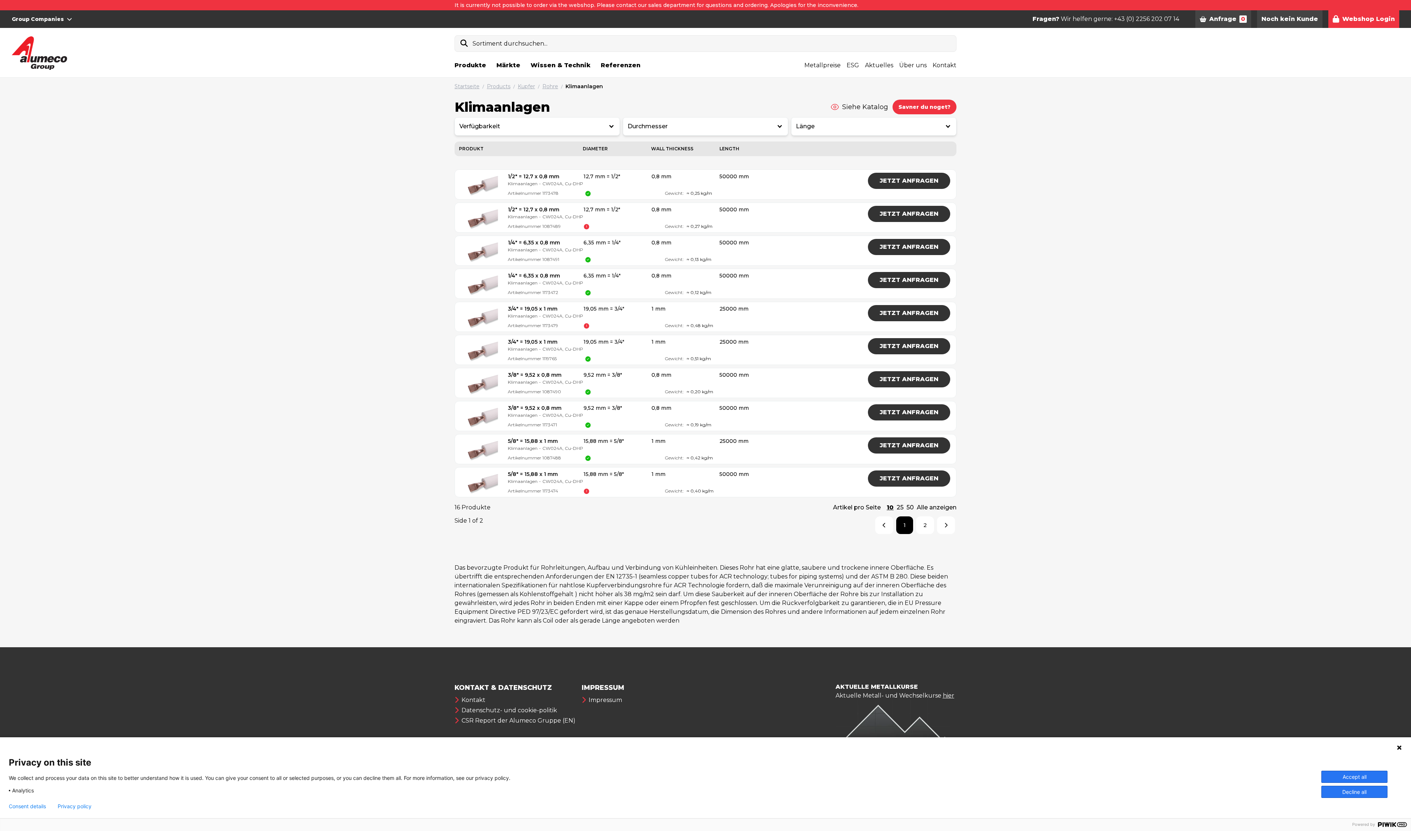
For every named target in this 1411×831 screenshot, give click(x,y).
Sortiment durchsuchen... (510, 43)
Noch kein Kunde (1289, 18)
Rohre (550, 86)
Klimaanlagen (584, 86)
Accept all (1355, 777)
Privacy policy (74, 806)
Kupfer (526, 86)
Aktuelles (879, 65)
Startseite (467, 86)
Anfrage (1227, 18)
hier (948, 695)
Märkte (508, 65)
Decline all (1354, 792)
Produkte (470, 65)
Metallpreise (822, 65)
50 (910, 507)
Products (498, 86)
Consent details (27, 806)
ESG (853, 65)
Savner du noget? (924, 107)
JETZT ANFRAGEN (909, 180)
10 (890, 507)
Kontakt (944, 65)
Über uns (913, 65)
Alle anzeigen (936, 507)
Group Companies (38, 19)
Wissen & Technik (560, 65)
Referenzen (620, 65)
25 (900, 507)
